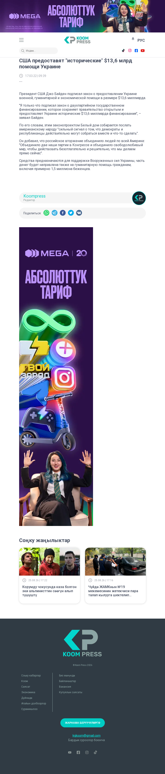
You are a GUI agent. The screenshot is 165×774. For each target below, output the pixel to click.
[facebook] (63, 213)
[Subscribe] (133, 38)
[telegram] (55, 213)
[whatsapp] (46, 213)
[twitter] (71, 213)
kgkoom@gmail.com (87, 735)
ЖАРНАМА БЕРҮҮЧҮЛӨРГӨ (82, 722)
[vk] (79, 213)
